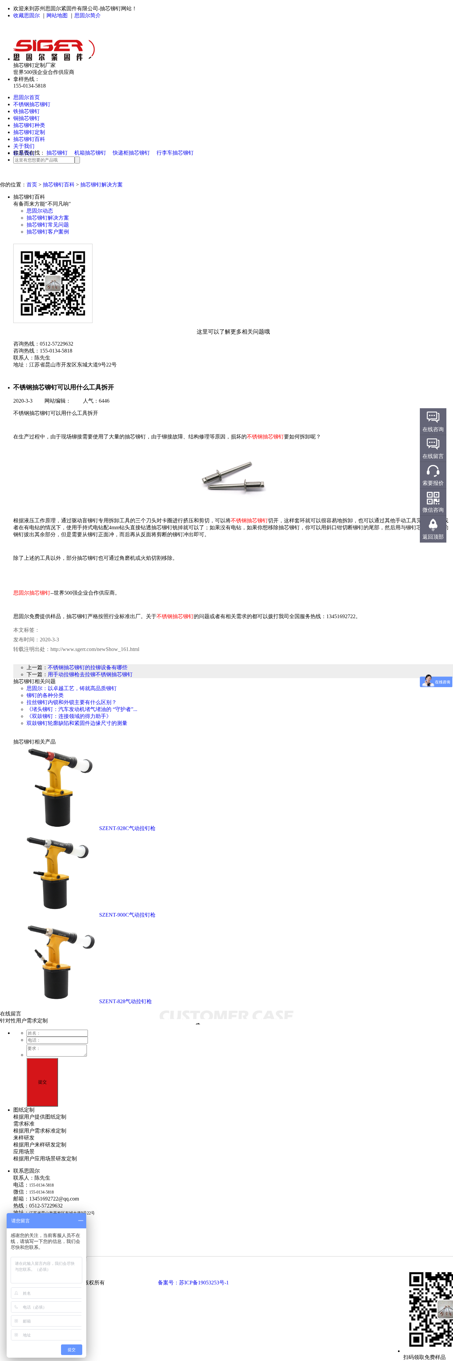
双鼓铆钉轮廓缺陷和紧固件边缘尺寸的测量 (77, 723)
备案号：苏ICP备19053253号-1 (193, 1282)
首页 (32, 184)
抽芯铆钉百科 (29, 139)
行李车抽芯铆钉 (175, 153)
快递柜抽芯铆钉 (131, 153)
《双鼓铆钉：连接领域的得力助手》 (69, 716)
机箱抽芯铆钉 (90, 153)
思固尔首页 (26, 97)
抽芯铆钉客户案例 (48, 231)
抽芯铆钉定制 (29, 132)
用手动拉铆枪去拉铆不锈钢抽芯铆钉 (90, 674)
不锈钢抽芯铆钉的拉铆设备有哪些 (87, 667)
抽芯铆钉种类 (29, 125)
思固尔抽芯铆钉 (31, 593)
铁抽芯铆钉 (26, 111)
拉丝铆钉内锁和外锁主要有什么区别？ (72, 702)
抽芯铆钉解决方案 (101, 184)
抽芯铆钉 (57, 153)
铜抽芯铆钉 (26, 118)
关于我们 (23, 146)
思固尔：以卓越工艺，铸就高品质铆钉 (72, 688)
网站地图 (57, 15)
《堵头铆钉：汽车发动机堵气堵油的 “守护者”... (82, 709)
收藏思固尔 (26, 15)
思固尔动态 (40, 211)
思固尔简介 (87, 15)
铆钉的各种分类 (45, 695)
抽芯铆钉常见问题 (48, 224)
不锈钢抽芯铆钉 (31, 104)
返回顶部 (433, 537)
